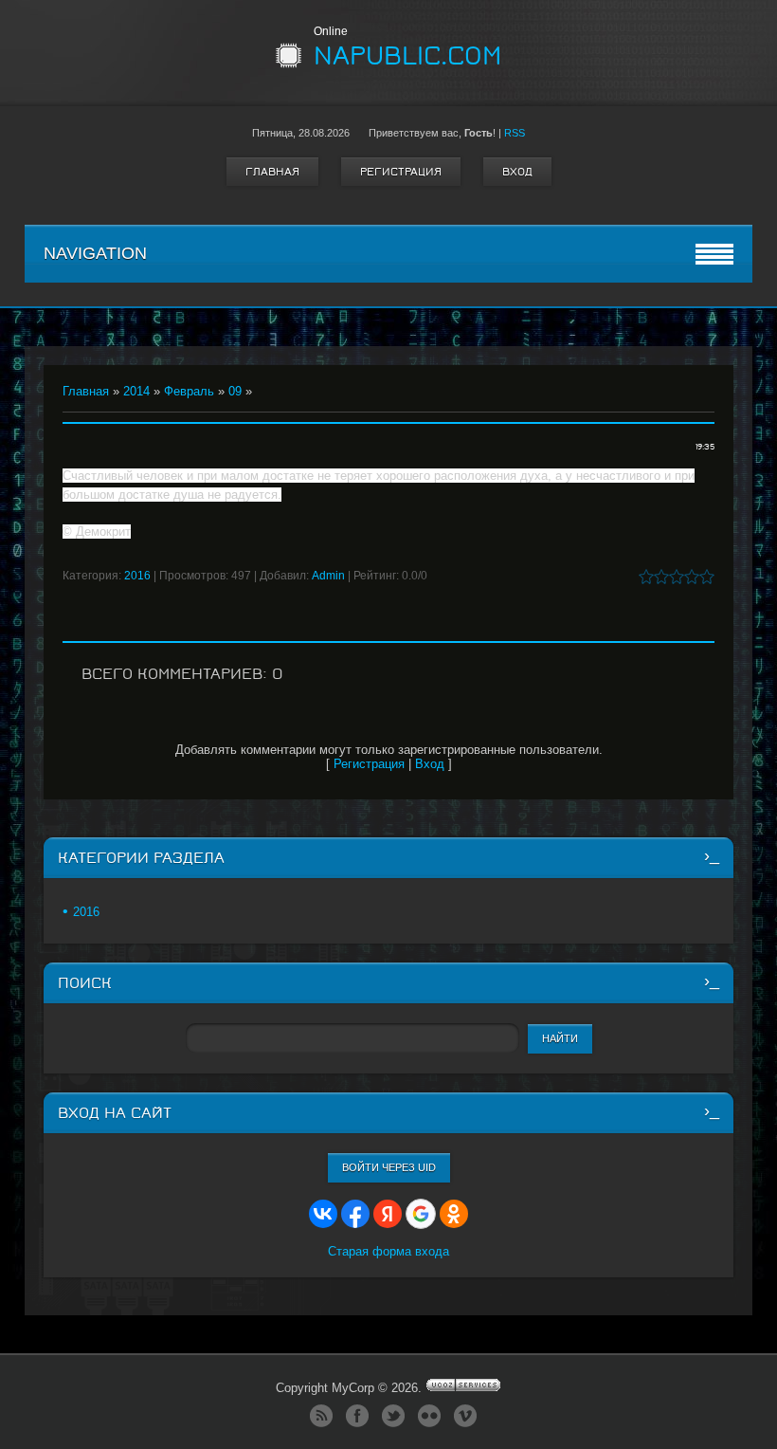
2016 (137, 575)
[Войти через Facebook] (355, 1214)
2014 (136, 391)
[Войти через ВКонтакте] (323, 1214)
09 (235, 391)
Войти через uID (389, 1167)
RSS (514, 132)
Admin (328, 575)
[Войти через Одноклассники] (454, 1214)
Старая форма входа (388, 1251)
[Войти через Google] (421, 1214)
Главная (272, 171)
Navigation (95, 253)
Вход (517, 171)
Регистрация (401, 171)
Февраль (189, 391)
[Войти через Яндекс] (387, 1214)
